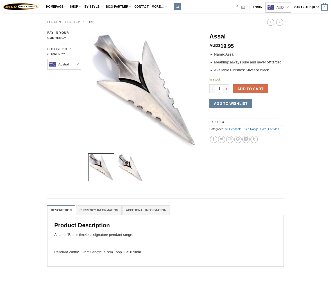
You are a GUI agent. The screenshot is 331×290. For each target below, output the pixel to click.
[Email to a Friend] (230, 139)
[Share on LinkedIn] (246, 139)
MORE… (158, 6)
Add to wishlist (231, 104)
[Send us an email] (243, 7)
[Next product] (270, 22)
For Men (54, 22)
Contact (141, 6)
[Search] (177, 6)
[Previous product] (279, 22)
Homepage (54, 6)
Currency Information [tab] (98, 210)
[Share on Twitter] (221, 139)
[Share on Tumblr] (254, 139)
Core (90, 22)
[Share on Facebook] (213, 139)
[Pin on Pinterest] (238, 139)
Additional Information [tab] (146, 210)
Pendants (73, 22)
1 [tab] (141, 35)
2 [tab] (149, 35)
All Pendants (233, 129)
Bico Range (250, 129)
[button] (311, 7)
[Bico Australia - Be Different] (21, 6)
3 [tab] (152, 35)
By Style (92, 6)
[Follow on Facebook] (237, 7)
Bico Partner (117, 6)
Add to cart (250, 89)
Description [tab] (61, 210)
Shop (74, 6)
